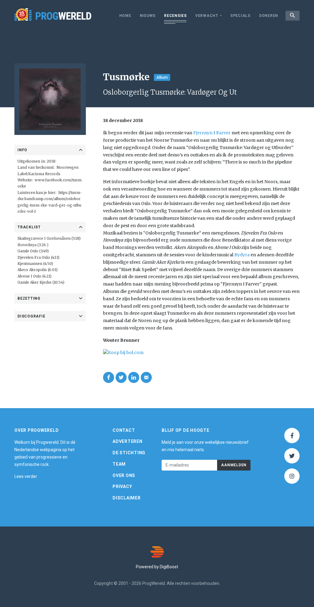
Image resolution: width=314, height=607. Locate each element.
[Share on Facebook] (108, 377)
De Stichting (129, 452)
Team (119, 464)
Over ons (124, 475)
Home (125, 16)
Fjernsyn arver (212, 133)
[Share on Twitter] (121, 377)
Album (162, 77)
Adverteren (128, 441)
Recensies (175, 16)
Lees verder (25, 476)
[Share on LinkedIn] (133, 377)
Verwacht (206, 16)
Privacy (122, 486)
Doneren (268, 16)
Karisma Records (44, 173)
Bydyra (242, 255)
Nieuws (148, 16)
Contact (124, 430)
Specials (240, 16)
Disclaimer (127, 497)
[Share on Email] (146, 377)
